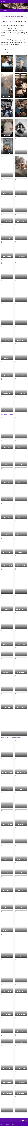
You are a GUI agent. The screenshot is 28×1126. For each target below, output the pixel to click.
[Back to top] (25, 1123)
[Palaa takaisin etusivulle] (14, 6)
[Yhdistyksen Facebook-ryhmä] (1, 1)
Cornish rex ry (4, 10)
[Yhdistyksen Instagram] (4, 1)
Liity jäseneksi (23, 1120)
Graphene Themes (11, 1124)
